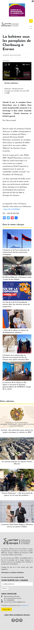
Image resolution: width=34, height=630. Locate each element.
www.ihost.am (24, 605)
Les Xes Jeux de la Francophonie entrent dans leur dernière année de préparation (16, 304)
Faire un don (6, 609)
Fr (31, 26)
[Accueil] (10, 24)
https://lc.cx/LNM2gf (11, 209)
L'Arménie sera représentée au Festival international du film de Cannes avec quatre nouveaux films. (16, 357)
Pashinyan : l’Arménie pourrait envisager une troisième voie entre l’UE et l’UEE (16, 91)
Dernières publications (11, 83)
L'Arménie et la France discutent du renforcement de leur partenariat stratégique (16, 252)
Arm (31, 28)
